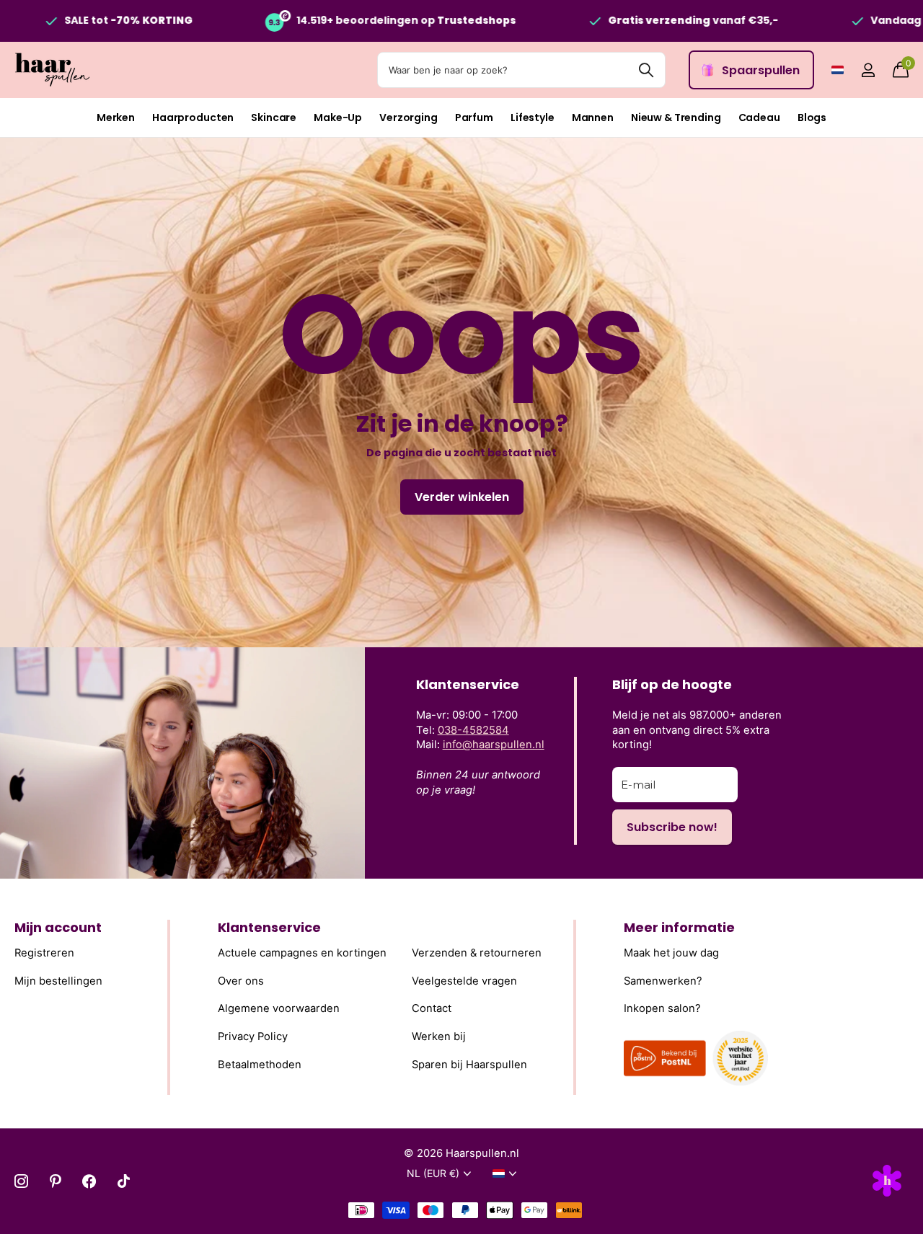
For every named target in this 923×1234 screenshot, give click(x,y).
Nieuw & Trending (676, 117)
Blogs (812, 117)
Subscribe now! (672, 827)
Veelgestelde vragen (464, 981)
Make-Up (338, 117)
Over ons (241, 981)
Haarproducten (193, 117)
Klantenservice (269, 927)
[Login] (868, 70)
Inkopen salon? (662, 1008)
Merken (116, 117)
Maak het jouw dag (671, 952)
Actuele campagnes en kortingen (302, 952)
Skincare (273, 117)
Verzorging (408, 117)
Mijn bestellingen (58, 981)
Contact (431, 1008)
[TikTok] (124, 1181)
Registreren (44, 952)
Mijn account (58, 927)
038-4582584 (473, 730)
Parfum (474, 117)
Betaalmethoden (259, 1064)
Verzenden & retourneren (477, 952)
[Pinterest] (55, 1181)
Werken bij (439, 1036)
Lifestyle (533, 117)
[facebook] (89, 1181)
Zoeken (646, 70)
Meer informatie (679, 927)
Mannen (593, 117)
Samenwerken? (663, 981)
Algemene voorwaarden (279, 1008)
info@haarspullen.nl (493, 744)
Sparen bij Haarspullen (469, 1064)
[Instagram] (21, 1181)
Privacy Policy (253, 1036)
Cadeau (759, 117)
